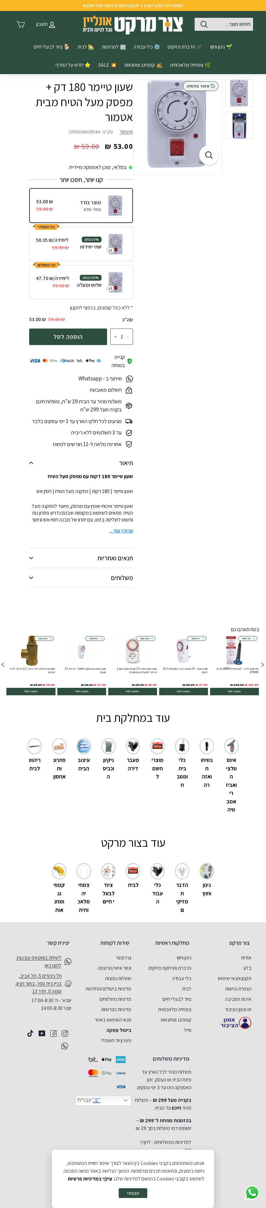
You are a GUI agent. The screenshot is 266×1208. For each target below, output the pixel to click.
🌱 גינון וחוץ (221, 46)
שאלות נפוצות (118, 978)
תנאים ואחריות (115, 558)
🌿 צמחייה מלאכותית (190, 65)
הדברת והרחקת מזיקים (170, 968)
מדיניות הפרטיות (116, 1009)
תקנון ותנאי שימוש (234, 978)
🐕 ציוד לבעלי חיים (52, 46)
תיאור (126, 463)
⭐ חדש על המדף (73, 65)
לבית (186, 988)
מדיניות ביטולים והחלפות (108, 988)
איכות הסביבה (238, 999)
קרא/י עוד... (121, 530)
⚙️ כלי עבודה (147, 46)
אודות (246, 957)
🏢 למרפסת (114, 46)
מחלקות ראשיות (172, 942)
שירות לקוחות (114, 942)
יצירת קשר (58, 942)
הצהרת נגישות (238, 988)
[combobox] (224, 24)
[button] (2, 665)
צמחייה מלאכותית (174, 1009)
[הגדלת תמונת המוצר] (209, 155)
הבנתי (133, 1193)
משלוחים (122, 578)
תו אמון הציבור (238, 1009)
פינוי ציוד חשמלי (116, 1040)
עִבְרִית (84, 1100)
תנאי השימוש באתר (113, 1019)
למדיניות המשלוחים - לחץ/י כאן (165, 1146)
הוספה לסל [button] (234, 691)
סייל (187, 1030)
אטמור (126, 131)
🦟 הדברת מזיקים (185, 46)
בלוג (247, 968)
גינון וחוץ (183, 957)
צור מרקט (239, 942)
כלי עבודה (181, 978)
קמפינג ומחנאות (176, 1019)
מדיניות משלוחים (115, 999)
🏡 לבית (86, 46)
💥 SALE (107, 65)
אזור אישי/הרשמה (114, 968)
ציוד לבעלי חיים (177, 999)
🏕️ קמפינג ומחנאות (143, 65)
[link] (234, 665)
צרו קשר (123, 957)
